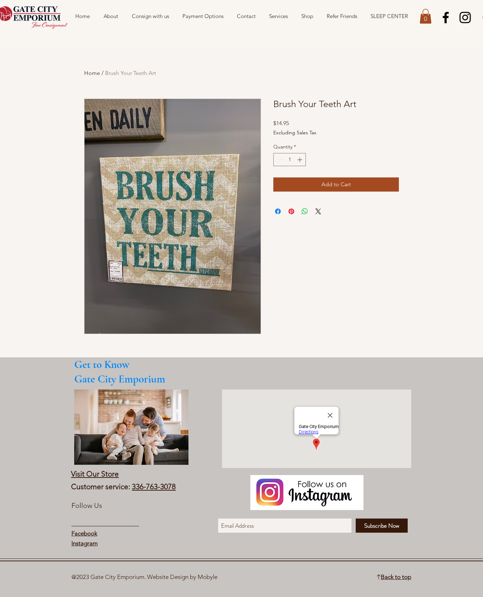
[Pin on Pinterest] (291, 211)
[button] (425, 16)
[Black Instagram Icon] (465, 17)
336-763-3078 (154, 486)
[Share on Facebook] (278, 211)
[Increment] (300, 159)
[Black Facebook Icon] (445, 17)
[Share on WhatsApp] (305, 211)
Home (92, 73)
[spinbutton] (289, 159)
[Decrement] (278, 159)
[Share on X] (318, 211)
